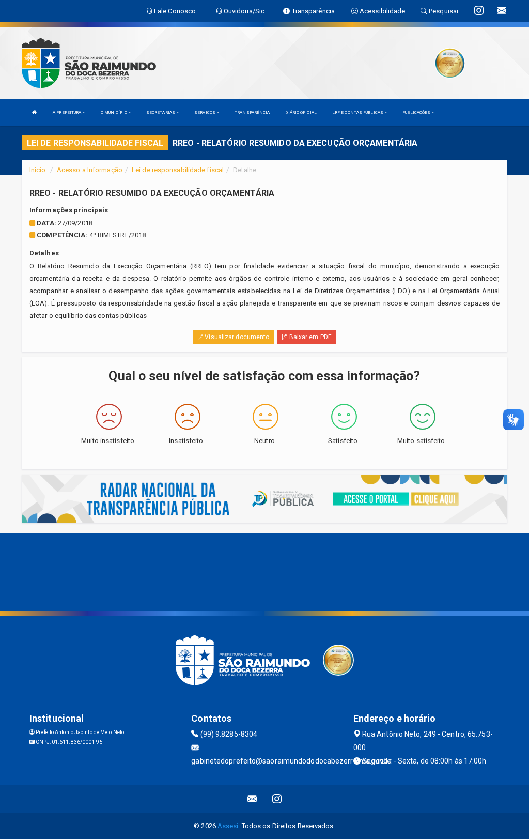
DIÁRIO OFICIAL (300, 112)
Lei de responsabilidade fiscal (178, 170)
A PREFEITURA (67, 112)
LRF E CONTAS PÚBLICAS (358, 112)
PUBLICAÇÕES (416, 112)
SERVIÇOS (205, 112)
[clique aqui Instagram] (277, 799)
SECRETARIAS (161, 112)
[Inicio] (34, 112)
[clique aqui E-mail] (252, 799)
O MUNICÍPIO (114, 112)
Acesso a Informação (89, 170)
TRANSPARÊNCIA (252, 112)
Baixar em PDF (309, 337)
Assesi (228, 826)
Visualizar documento (236, 337)
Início (37, 170)
